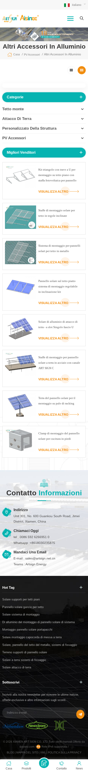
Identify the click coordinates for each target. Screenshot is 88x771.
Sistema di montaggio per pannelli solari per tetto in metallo (59, 248)
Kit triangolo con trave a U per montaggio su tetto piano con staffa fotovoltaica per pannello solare (57, 175)
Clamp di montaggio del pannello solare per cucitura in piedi (59, 436)
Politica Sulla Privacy (64, 752)
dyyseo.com (27, 746)
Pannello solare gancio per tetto (23, 607)
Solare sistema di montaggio (20, 614)
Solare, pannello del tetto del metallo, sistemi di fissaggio (39, 645)
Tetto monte (13, 109)
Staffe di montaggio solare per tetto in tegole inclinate (56, 213)
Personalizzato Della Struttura (29, 128)
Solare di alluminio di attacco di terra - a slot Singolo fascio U (58, 324)
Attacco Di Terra (16, 119)
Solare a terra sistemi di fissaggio (24, 660)
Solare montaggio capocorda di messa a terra (32, 637)
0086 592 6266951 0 (34, 537)
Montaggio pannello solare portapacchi (27, 629)
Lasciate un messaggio (44, 763)
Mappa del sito (27, 752)
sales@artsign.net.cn (40, 558)
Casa (16, 54)
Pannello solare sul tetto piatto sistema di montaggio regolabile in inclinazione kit (58, 286)
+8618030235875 (42, 543)
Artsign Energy (35, 564)
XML (43, 752)
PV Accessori (32, 54)
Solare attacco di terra (16, 667)
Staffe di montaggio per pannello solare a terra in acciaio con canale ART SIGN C (59, 363)
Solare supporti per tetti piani (21, 599)
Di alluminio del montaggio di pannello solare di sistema (38, 622)
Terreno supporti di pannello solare (24, 652)
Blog (10, 752)
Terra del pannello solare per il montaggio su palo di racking (56, 400)
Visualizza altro (53, 191)
